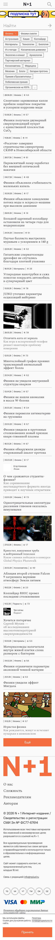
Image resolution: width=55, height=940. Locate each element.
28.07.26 (8, 157)
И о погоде (10, 49)
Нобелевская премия (16, 82)
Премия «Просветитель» (18, 76)
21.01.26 (8, 677)
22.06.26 (8, 249)
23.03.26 (8, 424)
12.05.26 (8, 355)
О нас (8, 784)
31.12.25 (8, 721)
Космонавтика (12, 66)
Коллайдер (40, 39)
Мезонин (10, 71)
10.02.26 (8, 641)
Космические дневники (33, 49)
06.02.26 (8, 661)
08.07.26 (8, 177)
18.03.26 (8, 444)
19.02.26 (8, 588)
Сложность (12, 791)
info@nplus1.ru (31, 877)
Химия (26, 39)
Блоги (22, 71)
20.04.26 (8, 375)
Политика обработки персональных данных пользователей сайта (25, 912)
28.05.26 (8, 332)
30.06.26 (8, 193)
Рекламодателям (17, 797)
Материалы (11, 44)
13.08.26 (8, 115)
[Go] (5, 4)
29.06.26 (8, 213)
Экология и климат (15, 55)
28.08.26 (8, 95)
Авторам (10, 803)
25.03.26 (8, 408)
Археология (35, 55)
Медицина (30, 66)
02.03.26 (8, 497)
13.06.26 (8, 288)
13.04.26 (8, 391)
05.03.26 (8, 460)
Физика (9, 33)
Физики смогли (29, 33)
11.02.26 (8, 604)
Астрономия (11, 39)
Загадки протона (39, 71)
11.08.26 (8, 138)
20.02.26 (8, 568)
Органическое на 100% (17, 87)
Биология (43, 44)
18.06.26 (8, 269)
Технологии (28, 44)
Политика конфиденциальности (42, 919)
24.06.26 (8, 233)
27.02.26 (8, 545)
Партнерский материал (17, 60)
